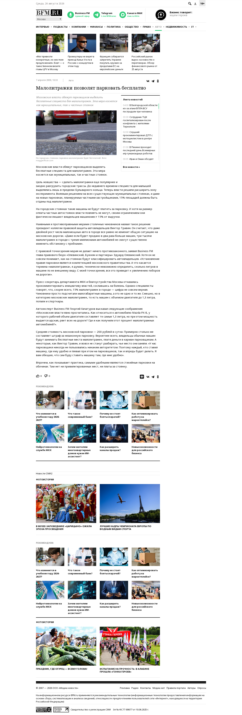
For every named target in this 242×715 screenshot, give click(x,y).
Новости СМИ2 (44, 473)
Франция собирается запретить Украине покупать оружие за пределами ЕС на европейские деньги (112, 63)
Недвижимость (176, 26)
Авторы (191, 688)
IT (192, 26)
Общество (132, 26)
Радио (135, 688)
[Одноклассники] (158, 81)
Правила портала (176, 688)
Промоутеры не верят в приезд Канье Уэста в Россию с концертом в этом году (81, 61)
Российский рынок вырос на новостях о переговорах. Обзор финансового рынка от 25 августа (144, 63)
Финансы (96, 26)
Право (147, 26)
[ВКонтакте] (148, 81)
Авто (158, 26)
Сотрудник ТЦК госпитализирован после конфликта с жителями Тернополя (137, 121)
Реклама (125, 688)
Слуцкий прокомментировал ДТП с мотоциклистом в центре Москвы (138, 136)
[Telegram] (153, 81)
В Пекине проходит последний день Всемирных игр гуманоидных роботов (139, 150)
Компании (79, 26)
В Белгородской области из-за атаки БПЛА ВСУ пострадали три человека (140, 108)
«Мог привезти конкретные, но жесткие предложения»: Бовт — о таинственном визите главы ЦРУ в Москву (50, 63)
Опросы (201, 688)
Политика (114, 26)
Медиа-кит (159, 688)
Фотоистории (45, 479)
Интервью (42, 26)
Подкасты (60, 26)
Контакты (145, 688)
